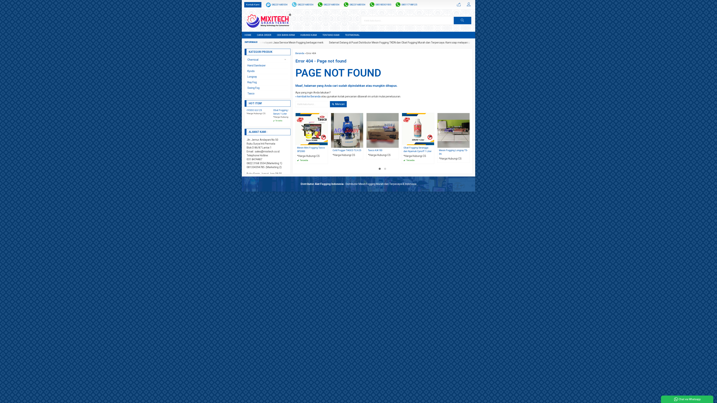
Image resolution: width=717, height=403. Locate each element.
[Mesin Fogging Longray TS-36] (453, 130)
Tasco (250, 93)
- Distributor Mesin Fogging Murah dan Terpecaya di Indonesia (358, 183)
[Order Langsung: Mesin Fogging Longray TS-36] (467, 145)
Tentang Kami (330, 35)
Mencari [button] (340, 104)
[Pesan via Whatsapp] (459, 4)
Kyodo (251, 71)
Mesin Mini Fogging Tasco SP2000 (311, 149)
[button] (462, 20)
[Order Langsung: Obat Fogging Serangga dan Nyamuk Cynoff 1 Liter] (432, 142)
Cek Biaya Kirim (286, 35)
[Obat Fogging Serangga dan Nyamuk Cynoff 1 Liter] (418, 128)
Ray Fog (252, 82)
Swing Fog (253, 87)
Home (248, 35)
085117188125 (409, 4)
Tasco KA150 (375, 150)
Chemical (252, 59)
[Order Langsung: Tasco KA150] (396, 145)
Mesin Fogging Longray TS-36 (453, 152)
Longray (252, 76)
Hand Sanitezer (256, 65)
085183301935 (383, 4)
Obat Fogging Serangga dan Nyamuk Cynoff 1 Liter (417, 149)
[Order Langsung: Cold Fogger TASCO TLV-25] (361, 145)
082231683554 (279, 4)
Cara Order (264, 35)
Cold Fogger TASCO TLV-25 (347, 150)
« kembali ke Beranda (308, 96)
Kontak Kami (253, 4)
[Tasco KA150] (383, 130)
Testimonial (352, 35)
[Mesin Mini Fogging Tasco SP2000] (312, 128)
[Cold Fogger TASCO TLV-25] (347, 130)
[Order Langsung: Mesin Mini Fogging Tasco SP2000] (325, 142)
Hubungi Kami (308, 35)
